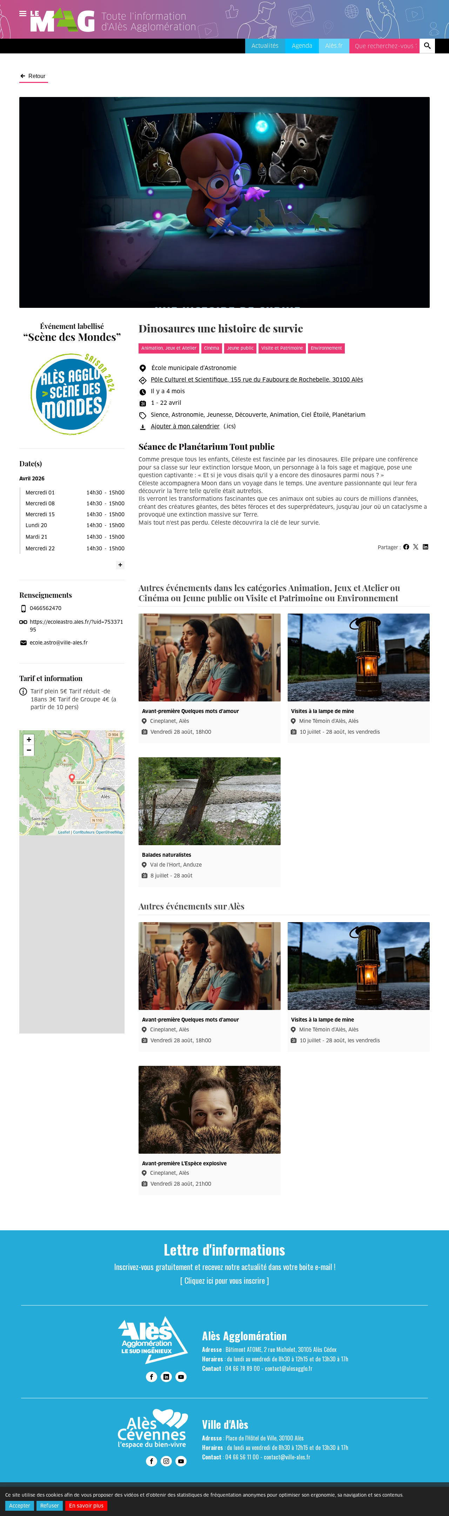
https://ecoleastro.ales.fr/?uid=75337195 (76, 626)
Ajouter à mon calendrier (185, 426)
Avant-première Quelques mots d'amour (190, 711)
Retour (36, 76)
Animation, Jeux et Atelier (168, 348)
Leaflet (64, 832)
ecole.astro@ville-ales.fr (59, 643)
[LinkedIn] (166, 1377)
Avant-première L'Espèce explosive (184, 1164)
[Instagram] (166, 1461)
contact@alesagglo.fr (289, 1368)
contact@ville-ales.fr (287, 1457)
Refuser (49, 1506)
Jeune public (240, 348)
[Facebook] (151, 1377)
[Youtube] (181, 1377)
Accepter (19, 1506)
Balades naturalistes (166, 855)
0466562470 (45, 608)
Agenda (302, 46)
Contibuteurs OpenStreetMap (98, 832)
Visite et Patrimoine (282, 348)
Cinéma (211, 348)
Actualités (265, 46)
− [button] (29, 750)
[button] (406, 547)
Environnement (326, 348)
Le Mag (66, 19)
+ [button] (29, 739)
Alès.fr (334, 46)
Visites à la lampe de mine (322, 711)
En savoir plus (86, 1506)
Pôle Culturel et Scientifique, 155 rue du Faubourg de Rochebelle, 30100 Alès (257, 379)
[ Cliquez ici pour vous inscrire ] (224, 1280)
